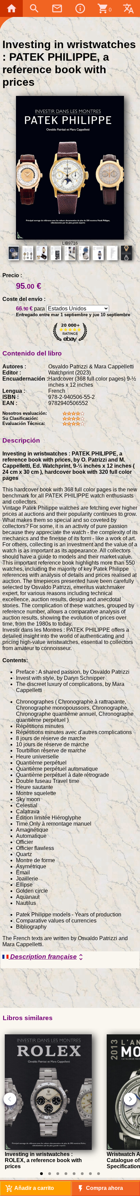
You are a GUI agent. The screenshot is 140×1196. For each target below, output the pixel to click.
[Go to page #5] (74, 1174)
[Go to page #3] (58, 1174)
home (11, 8)
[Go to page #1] (41, 1174)
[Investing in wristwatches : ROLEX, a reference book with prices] (48, 1148)
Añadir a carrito (29, 1188)
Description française (46, 957)
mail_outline (57, 8)
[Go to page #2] (50, 1174)
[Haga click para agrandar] (70, 238)
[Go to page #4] (66, 1174)
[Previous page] (9, 1099)
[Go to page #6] (82, 1174)
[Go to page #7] (90, 1174)
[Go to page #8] (98, 1174)
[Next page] (130, 1099)
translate (128, 8)
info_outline (80, 8)
